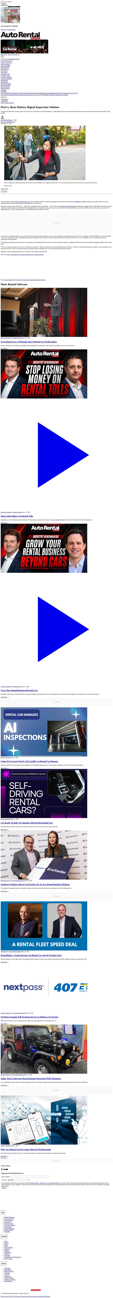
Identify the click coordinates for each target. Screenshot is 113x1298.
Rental (13, 1)
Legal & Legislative (6, 77)
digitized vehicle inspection (68, 206)
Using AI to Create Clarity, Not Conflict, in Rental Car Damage (29, 761)
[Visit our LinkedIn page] (5, 1170)
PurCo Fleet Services (21, 201)
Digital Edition (11, 29)
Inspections (8, 280)
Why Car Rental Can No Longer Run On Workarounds (26, 1149)
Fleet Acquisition (5, 64)
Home (2, 103)
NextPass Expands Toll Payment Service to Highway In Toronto (29, 1017)
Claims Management (31, 280)
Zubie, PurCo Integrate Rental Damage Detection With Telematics (31, 1078)
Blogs (10, 93)
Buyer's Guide (74, 93)
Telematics (4, 90)
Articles (6, 93)
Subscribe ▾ (4, 5)
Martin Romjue (17, 338)
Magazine (26, 93)
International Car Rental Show (61, 93)
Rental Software (5, 87)
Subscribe (3, 29)
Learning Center (5, 74)
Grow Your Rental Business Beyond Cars (19, 690)
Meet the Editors (18, 95)
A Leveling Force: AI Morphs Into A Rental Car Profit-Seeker (29, 342)
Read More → (5, 348)
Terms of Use (12, 1296)
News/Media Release (18, 880)
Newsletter (4, 95)
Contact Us (37, 95)
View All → (4, 1158)
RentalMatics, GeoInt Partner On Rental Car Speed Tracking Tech (31, 955)
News (2, 93)
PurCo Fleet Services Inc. (18, 280)
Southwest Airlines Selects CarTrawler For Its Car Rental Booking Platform (35, 884)
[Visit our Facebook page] (1, 1170)
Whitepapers (37, 93)
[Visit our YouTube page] (7, 1170)
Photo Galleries (19, 93)
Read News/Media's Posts (8, 122)
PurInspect (78, 201)
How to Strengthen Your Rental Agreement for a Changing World (25, 254)
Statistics (31, 93)
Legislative (50, 93)
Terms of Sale (20, 1296)
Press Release (64, 95)
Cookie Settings (45, 95)
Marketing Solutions (55, 95)
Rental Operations (6, 83)
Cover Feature (7, 1)
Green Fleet (4, 71)
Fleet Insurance (5, 67)
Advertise (25, 95)
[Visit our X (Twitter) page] (3, 1170)
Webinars (44, 93)
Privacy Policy (5, 1296)
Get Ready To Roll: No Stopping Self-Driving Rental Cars (27, 823)
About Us (31, 95)
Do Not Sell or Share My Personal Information (37, 1296)
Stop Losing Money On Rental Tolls (17, 516)
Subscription (10, 95)
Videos (13, 93)
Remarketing (18, 1)
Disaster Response (6, 61)
